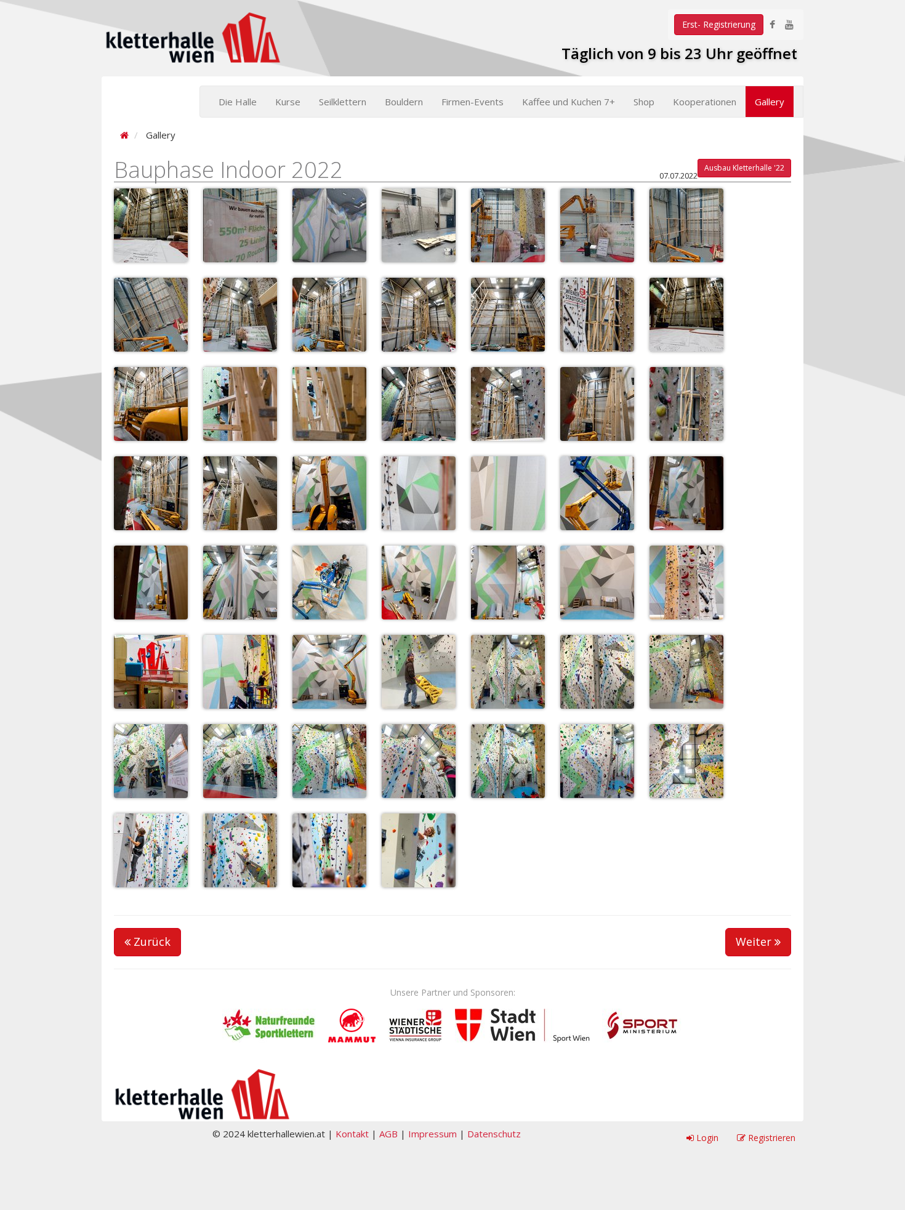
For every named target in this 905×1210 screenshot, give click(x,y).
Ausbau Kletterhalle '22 (744, 168)
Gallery (769, 101)
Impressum (432, 1133)
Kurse (287, 101)
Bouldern (404, 101)
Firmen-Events (472, 101)
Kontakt (352, 1133)
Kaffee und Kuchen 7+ (568, 101)
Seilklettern (342, 101)
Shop (644, 101)
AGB (388, 1133)
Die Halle (238, 101)
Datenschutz (494, 1133)
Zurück (151, 941)
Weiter (755, 941)
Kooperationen (704, 101)
